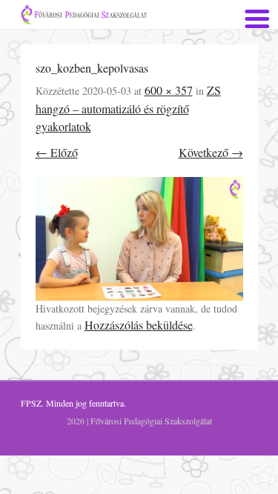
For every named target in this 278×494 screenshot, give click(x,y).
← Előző (57, 152)
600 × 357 (169, 90)
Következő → (211, 152)
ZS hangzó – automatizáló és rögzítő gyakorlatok (128, 108)
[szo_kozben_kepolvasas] (139, 239)
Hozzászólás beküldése (139, 325)
